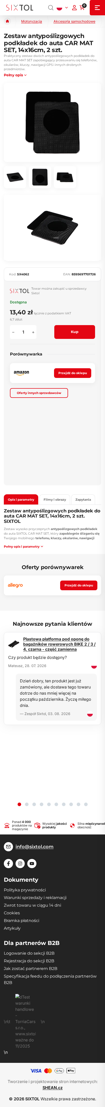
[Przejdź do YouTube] (31, 863)
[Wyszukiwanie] (51, 7)
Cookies (12, 913)
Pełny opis (13, 75)
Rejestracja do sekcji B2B (29, 960)
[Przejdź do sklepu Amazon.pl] (21, 373)
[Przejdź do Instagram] (20, 863)
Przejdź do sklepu (72, 373)
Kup (74, 331)
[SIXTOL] (20, 8)
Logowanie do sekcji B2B (29, 953)
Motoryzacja (31, 21)
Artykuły (12, 928)
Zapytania (83, 499)
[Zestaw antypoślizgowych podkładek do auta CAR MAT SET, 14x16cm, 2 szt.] (52, 122)
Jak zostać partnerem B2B (30, 968)
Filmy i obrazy (55, 499)
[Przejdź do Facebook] (8, 863)
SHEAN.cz (53, 1087)
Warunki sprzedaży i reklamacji (35, 897)
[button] (19, 804)
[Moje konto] (74, 7)
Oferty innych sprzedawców (39, 393)
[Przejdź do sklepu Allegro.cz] (15, 585)
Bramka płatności (21, 920)
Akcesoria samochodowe (74, 21)
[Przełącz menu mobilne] (97, 7)
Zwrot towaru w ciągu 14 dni (32, 905)
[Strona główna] (7, 21)
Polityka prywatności (25, 890)
